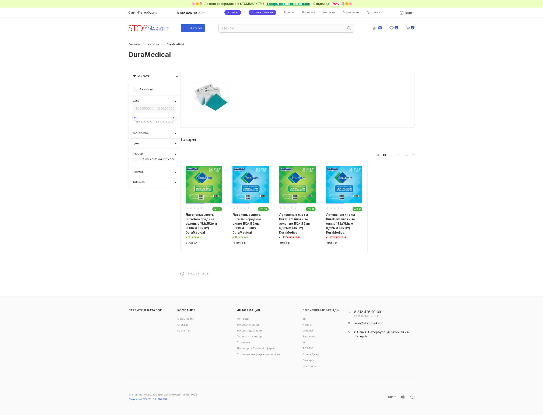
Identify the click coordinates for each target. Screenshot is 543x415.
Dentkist (307, 330)
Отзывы (182, 324)
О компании (185, 318)
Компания (186, 310)
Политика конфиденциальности (258, 354)
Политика (243, 342)
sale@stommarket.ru (369, 323)
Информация (248, 310)
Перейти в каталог (145, 310)
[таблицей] (413, 155)
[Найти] (349, 28)
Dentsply (308, 360)
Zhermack (309, 366)
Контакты (183, 330)
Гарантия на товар (249, 336)
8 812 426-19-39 (190, 13)
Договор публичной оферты (256, 348)
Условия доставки (249, 330)
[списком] (406, 155)
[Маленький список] (377, 155)
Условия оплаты (248, 324)
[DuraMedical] (211, 97)
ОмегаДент (310, 354)
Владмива (309, 336)
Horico (306, 324)
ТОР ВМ (307, 348)
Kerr (305, 342)
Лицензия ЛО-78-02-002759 (148, 399)
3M (304, 318)
